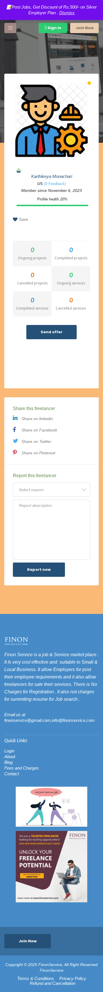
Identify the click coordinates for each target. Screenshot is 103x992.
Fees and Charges (21, 768)
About (9, 756)
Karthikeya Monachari (51, 176)
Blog (8, 762)
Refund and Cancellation (52, 983)
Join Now (85, 28)
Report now (39, 569)
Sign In (54, 28)
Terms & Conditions (35, 978)
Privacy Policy (72, 978)
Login (9, 750)
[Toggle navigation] (10, 28)
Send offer (51, 332)
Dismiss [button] (67, 12)
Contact (11, 773)
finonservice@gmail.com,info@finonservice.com (49, 720)
